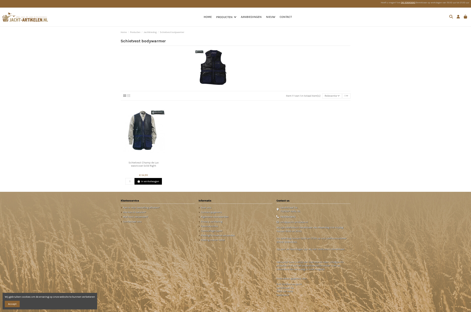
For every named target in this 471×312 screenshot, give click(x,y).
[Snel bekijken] (148, 158)
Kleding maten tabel (213, 240)
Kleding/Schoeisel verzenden (218, 235)
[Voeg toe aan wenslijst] (138, 158)
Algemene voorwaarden (215, 216)
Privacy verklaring (211, 221)
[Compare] (143, 158)
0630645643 (288, 216)
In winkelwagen (150, 181)
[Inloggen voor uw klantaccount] (458, 17)
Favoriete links (209, 226)
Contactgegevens (211, 212)
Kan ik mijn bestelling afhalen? (141, 207)
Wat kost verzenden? (135, 216)
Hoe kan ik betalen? (134, 212)
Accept (12, 304)
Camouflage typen (211, 230)
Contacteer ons (132, 221)
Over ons (206, 207)
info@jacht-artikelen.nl (294, 222)
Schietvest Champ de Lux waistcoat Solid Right (144, 164)
